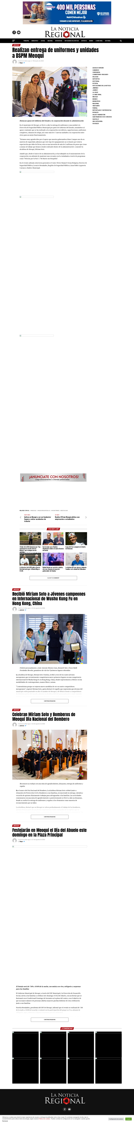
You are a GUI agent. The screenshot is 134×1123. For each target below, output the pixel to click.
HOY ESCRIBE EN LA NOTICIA (72, 41)
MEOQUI (95, 97)
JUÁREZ (95, 90)
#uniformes (55, 510)
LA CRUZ (95, 92)
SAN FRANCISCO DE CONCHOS (102, 117)
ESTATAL (43, 41)
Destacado (64, 510)
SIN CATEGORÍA (97, 121)
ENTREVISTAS (58, 41)
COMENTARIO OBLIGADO (100, 74)
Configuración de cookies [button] (116, 1119)
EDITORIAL (107, 41)
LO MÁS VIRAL (99, 41)
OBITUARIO (96, 106)
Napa (21, 63)
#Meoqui (33, 510)
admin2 (22, 610)
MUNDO (91, 41)
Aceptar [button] (128, 1119)
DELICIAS (95, 77)
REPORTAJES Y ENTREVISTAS (102, 110)
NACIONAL (50, 41)
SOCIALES (96, 123)
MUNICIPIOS (35, 41)
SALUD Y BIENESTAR (67, 45)
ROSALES (95, 112)
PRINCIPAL (26, 41)
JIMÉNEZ (95, 88)
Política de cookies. (44, 1119)
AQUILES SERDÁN (98, 68)
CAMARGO (96, 70)
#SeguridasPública (44, 510)
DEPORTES (84, 41)
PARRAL (95, 108)
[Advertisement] (53, 495)
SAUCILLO (96, 119)
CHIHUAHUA (96, 72)
